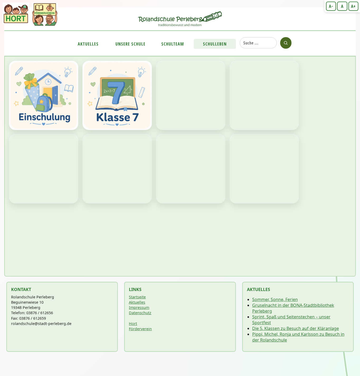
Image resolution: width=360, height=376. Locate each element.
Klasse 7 (117, 95)
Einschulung (43, 95)
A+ (353, 6)
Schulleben (215, 44)
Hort (133, 323)
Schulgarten (43, 168)
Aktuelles (88, 44)
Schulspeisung (117, 168)
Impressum (139, 307)
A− (331, 6)
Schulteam (172, 44)
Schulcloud (264, 168)
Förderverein (140, 328)
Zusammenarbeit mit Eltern (190, 168)
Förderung (190, 95)
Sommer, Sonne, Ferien (275, 299)
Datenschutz (140, 312)
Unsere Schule (130, 44)
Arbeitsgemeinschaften (264, 95)
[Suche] (286, 43)
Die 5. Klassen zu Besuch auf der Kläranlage (295, 328)
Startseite (137, 296)
